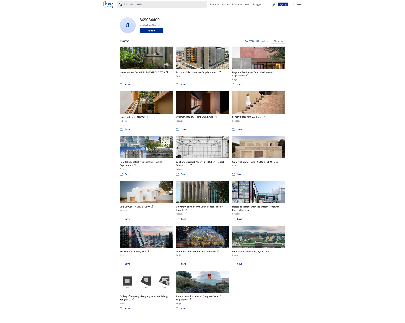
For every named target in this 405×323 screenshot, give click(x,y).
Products (237, 4)
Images (257, 4)
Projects (214, 4)
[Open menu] (299, 4)
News (248, 4)
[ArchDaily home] (108, 4)
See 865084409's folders (256, 41)
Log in (273, 4)
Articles (226, 4)
